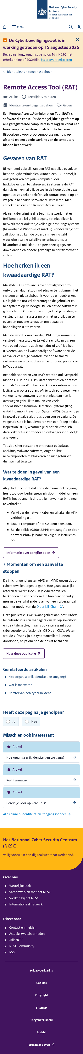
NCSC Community (21, 946)
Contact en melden (22, 927)
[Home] (4, 26)
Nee (34, 721)
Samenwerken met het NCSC (30, 892)
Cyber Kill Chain (47, 606)
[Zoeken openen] (70, 26)
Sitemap (41, 1007)
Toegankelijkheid (41, 1020)
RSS (12, 952)
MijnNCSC (16, 940)
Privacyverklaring (41, 970)
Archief (41, 1032)
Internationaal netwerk (26, 904)
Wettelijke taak (20, 886)
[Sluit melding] (77, 39)
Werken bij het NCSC (24, 898)
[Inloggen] (79, 27)
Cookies (41, 983)
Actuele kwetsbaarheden (27, 934)
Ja (14, 721)
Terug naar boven (38, 1044)
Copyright (41, 995)
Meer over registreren (56, 60)
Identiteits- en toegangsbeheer (29, 72)
